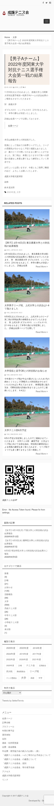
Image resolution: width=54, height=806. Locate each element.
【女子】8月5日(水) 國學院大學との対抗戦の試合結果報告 (26, 542)
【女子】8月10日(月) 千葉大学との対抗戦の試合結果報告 (26, 532)
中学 (40, 677)
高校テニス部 (10, 608)
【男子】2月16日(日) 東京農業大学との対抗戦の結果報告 (27, 244)
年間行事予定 (8, 730)
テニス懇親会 (11, 678)
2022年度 (10, 659)
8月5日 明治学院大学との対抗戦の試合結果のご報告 (26, 552)
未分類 (7, 629)
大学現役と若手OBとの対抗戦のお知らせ (25, 370)
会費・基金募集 (9, 746)
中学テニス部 (10, 615)
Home (7, 37)
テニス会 (30, 665)
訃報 (6, 580)
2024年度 (10, 653)
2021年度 (36, 659)
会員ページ (13, 125)
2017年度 (37, 653)
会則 (4, 738)
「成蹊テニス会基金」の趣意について (19, 759)
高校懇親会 (21, 671)
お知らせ (8, 587)
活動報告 (8, 594)
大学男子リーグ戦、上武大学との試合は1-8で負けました (26, 307)
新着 (6, 573)
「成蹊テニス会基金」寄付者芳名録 (18, 767)
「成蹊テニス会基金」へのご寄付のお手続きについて (26, 755)
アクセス (6, 771)
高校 (32, 677)
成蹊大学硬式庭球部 (11, 775)
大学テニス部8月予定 (15, 430)
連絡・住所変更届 (10, 742)
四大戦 (9, 671)
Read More (41, 266)
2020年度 (10, 665)
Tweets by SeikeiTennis (13, 700)
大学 (15, 37)
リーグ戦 (34, 671)
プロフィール (8, 726)
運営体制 (6, 734)
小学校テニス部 (11, 622)
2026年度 (23, 659)
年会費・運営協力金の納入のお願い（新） (21, 750)
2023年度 (11, 192)
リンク (5, 779)
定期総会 (42, 665)
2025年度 (10, 647)
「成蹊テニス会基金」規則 (14, 763)
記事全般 (6, 722)
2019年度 (24, 653)
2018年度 (37, 647)
